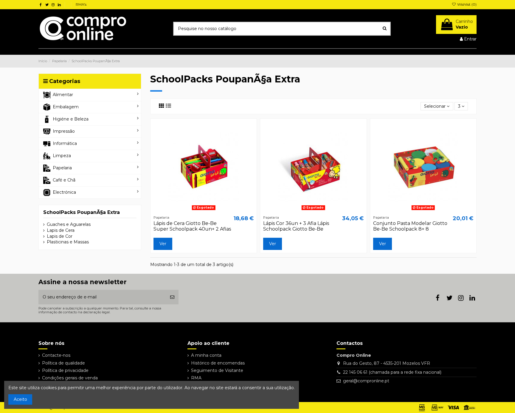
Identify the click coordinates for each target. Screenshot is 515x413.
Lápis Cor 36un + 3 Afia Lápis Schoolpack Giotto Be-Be (296, 226)
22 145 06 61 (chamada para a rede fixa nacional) (392, 372)
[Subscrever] (172, 297)
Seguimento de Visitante (217, 370)
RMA (196, 378)
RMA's (81, 4)
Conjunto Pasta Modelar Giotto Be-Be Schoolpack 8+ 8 (410, 226)
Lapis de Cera (61, 230)
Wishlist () (466, 4)
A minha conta (206, 355)
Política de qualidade (63, 363)
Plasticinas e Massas (68, 242)
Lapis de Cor (59, 236)
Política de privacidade (65, 370)
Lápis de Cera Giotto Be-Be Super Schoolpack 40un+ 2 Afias (192, 226)
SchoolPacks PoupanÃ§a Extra (81, 212)
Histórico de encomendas (218, 363)
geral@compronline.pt (366, 381)
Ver (162, 243)
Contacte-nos (56, 355)
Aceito (20, 399)
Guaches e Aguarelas (69, 224)
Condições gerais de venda (70, 378)
